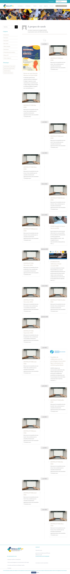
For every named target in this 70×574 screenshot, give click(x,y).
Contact (9, 568)
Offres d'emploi (7, 46)
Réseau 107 (6, 55)
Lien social (13, 66)
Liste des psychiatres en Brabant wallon (16, 565)
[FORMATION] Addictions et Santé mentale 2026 (55, 263)
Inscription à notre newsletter (42, 562)
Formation (6, 37)
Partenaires (6, 49)
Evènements (6, 34)
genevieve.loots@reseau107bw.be (43, 553)
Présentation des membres (9, 52)
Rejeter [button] (37, 572)
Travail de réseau (7, 70)
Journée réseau (6, 66)
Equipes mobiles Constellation (14, 559)
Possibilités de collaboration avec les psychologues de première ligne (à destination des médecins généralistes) (58, 361)
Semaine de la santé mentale (9, 68)
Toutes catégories (7, 58)
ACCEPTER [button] (34, 572)
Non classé (6, 43)
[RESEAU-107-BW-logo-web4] (8, 4)
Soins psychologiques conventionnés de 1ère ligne (18, 562)
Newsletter (6, 40)
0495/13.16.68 (39, 554)
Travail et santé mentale (8, 72)
